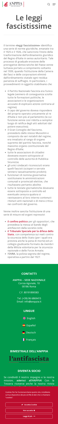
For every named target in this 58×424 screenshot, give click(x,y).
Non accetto (28, 410)
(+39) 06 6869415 (31, 298)
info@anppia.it (32, 301)
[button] (54, 4)
